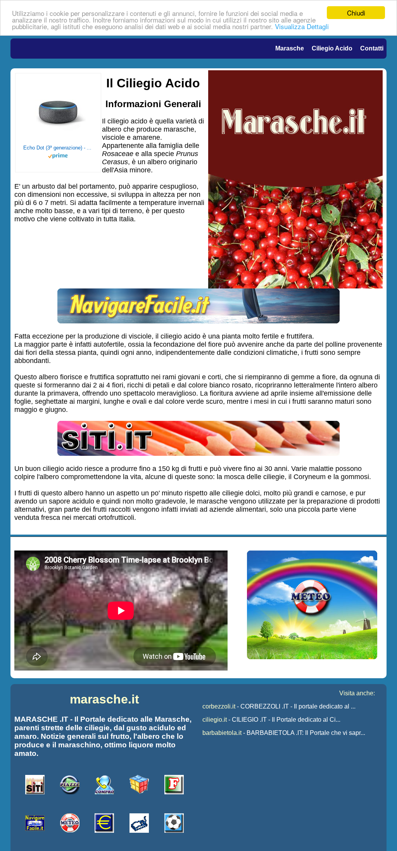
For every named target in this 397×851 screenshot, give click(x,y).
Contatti (371, 48)
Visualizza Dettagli (302, 26)
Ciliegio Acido (332, 48)
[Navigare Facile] (198, 321)
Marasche (289, 48)
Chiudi (356, 12)
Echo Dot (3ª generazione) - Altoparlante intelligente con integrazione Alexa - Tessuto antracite (58, 148)
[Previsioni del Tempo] (312, 657)
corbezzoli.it (218, 706)
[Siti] (198, 453)
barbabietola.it (222, 732)
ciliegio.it (214, 719)
